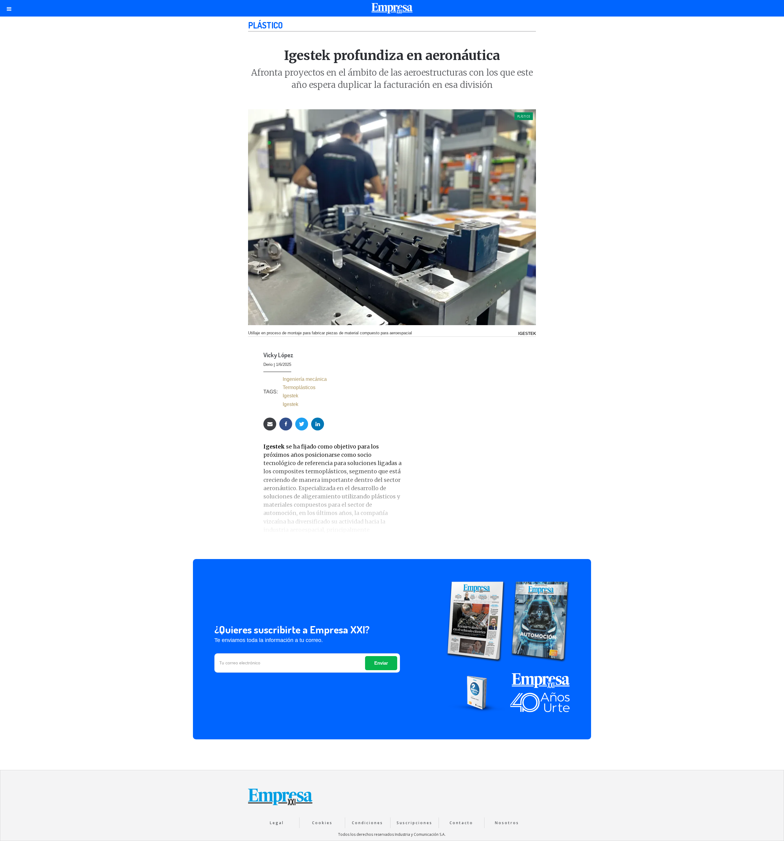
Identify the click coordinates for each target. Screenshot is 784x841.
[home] (392, 10)
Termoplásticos (299, 387)
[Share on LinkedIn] (317, 424)
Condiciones (367, 822)
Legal (277, 822)
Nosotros (507, 822)
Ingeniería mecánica (305, 379)
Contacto (461, 822)
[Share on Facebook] (285, 424)
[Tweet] (301, 424)
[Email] (269, 424)
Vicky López (278, 355)
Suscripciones (414, 822)
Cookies (322, 822)
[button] (9, 8)
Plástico (265, 25)
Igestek (290, 395)
